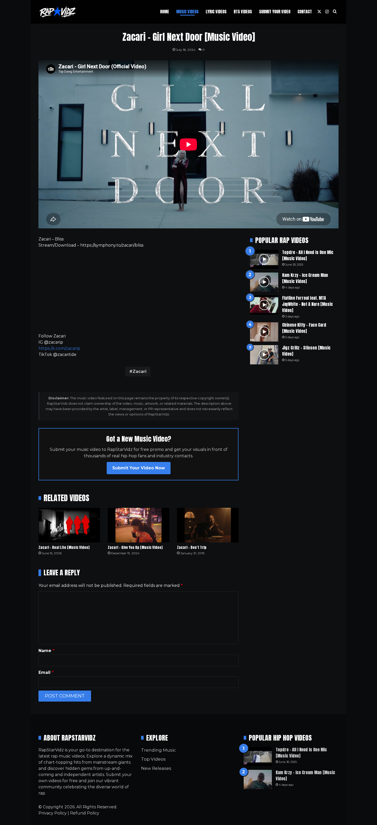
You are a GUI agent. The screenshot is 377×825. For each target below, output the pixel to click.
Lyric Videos (216, 11)
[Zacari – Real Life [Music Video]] (69, 525)
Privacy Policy (52, 813)
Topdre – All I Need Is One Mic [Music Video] (307, 255)
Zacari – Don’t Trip (191, 547)
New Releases (156, 768)
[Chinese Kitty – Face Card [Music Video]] (264, 332)
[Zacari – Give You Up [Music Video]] (138, 525)
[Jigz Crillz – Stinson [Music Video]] (264, 354)
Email (46, 672)
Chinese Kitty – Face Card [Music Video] (304, 328)
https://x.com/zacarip (59, 348)
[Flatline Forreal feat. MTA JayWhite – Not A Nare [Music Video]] (264, 305)
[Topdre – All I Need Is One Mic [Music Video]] (264, 259)
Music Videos (187, 11)
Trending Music (158, 750)
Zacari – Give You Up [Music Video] (135, 547)
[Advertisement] (138, 291)
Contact (304, 11)
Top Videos (153, 759)
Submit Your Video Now (138, 467)
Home (164, 11)
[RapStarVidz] (57, 11)
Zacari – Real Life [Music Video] (64, 547)
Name (46, 650)
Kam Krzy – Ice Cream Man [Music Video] (305, 278)
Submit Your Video (274, 11)
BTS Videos (243, 11)
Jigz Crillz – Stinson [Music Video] (306, 351)
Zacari (139, 371)
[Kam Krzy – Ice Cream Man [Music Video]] (264, 282)
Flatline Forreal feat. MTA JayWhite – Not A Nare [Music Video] (307, 304)
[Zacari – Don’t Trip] (208, 525)
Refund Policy (84, 813)
